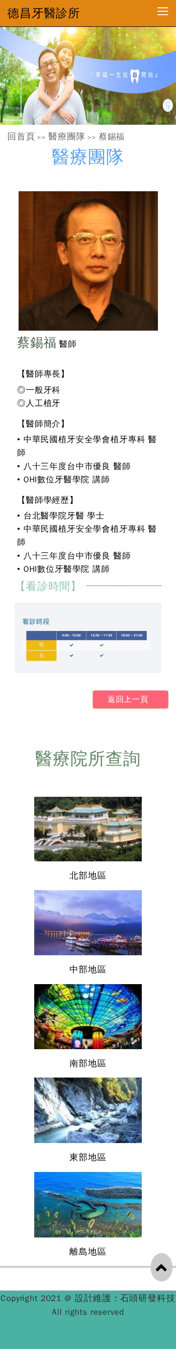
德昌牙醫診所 (43, 13)
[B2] (88, 76)
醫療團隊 (66, 136)
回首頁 (21, 136)
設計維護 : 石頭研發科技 (125, 1298)
